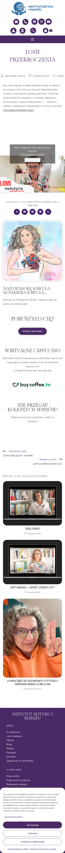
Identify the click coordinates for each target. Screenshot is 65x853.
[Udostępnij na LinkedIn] (40, 212)
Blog (9, 744)
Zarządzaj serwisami (14, 816)
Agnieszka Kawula (15, 76)
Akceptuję (32, 825)
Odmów (32, 833)
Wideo (60, 76)
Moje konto (13, 776)
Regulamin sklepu (16, 784)
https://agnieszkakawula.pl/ (18, 110)
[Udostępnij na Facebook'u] (25, 212)
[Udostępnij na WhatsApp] (48, 212)
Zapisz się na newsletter (20, 760)
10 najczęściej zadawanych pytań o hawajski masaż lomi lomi (32, 683)
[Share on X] (17, 212)
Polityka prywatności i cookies (42, 849)
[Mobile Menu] (32, 39)
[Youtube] (49, 22)
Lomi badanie (14, 736)
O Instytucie (13, 732)
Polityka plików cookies (18, 849)
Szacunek (32, 528)
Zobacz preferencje (32, 841)
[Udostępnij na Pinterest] (32, 212)
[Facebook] (34, 22)
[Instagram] (41, 22)
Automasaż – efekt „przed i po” (32, 587)
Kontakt (11, 756)
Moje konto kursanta (18, 780)
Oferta (10, 740)
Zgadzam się (32, 160)
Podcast (11, 752)
